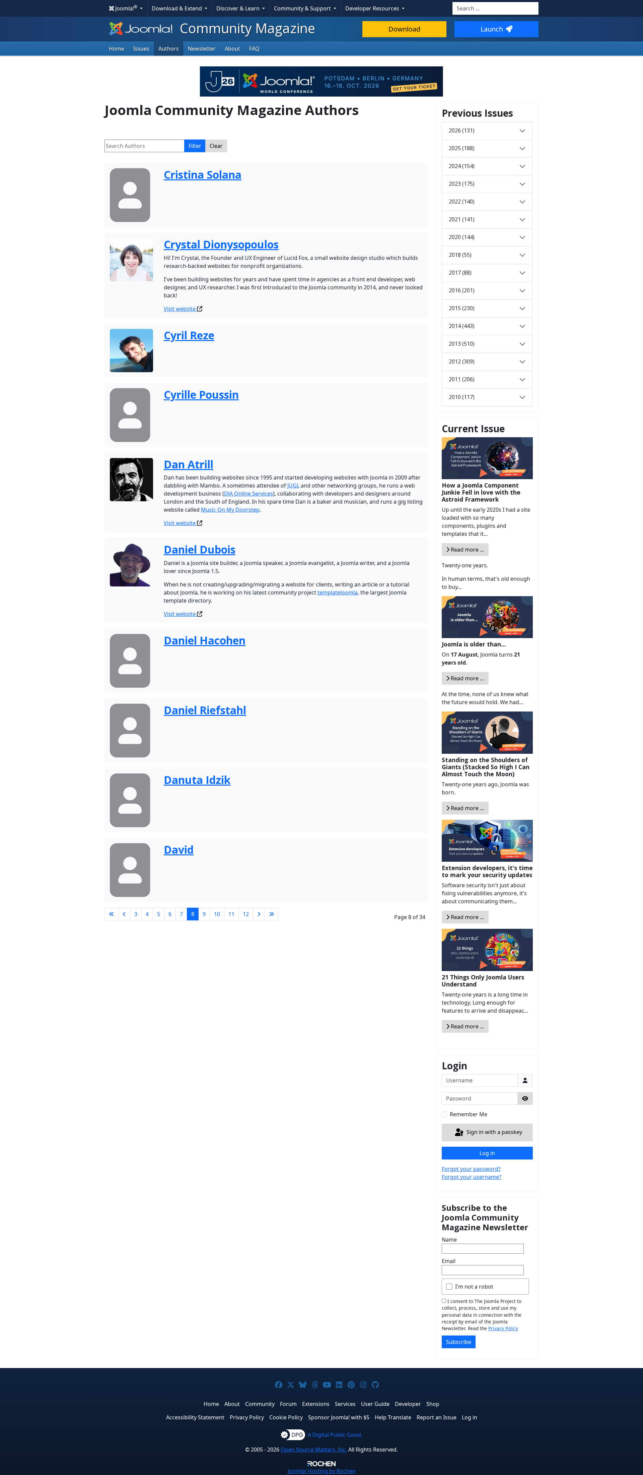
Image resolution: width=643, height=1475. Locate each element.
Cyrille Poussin (201, 394)
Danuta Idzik (197, 780)
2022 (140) (462, 201)
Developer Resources (373, 8)
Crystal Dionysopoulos (221, 244)
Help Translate (393, 1417)
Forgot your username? (471, 1177)
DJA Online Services (248, 493)
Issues (141, 48)
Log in (487, 1153)
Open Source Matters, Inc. (314, 1449)
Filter (195, 146)
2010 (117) (462, 397)
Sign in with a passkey (493, 1132)
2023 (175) (462, 183)
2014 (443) (462, 326)
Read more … (466, 549)
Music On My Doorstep (230, 509)
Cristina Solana (202, 174)
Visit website (180, 309)
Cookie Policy (286, 1417)
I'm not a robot (474, 1286)
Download (404, 29)
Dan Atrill (188, 464)
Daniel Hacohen (204, 640)
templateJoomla (337, 592)
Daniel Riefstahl (205, 710)
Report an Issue (436, 1417)
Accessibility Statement (195, 1417)
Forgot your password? (471, 1169)
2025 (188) (462, 148)
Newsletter (202, 48)
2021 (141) (462, 219)
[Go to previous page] (124, 914)
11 (231, 914)
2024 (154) (462, 166)
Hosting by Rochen (322, 1471)
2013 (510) (462, 343)
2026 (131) (462, 130)
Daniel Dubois (199, 549)
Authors (168, 48)
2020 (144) (462, 237)
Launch (492, 29)
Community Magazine (245, 28)
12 (246, 914)
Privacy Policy (503, 1328)
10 (217, 914)
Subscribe (458, 1342)
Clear (216, 146)
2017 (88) (460, 272)
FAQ (254, 48)
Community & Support (303, 8)
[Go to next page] (259, 914)
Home (116, 48)
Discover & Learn (238, 8)
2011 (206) (462, 379)
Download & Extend (177, 8)
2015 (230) (462, 308)
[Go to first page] (111, 914)
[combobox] (495, 8)
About (232, 48)
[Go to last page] (272, 914)
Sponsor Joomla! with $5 (338, 1417)
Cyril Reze (189, 335)
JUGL (293, 485)
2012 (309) (462, 361)
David (179, 849)
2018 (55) (460, 255)
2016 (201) (462, 290)
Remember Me (468, 1114)
